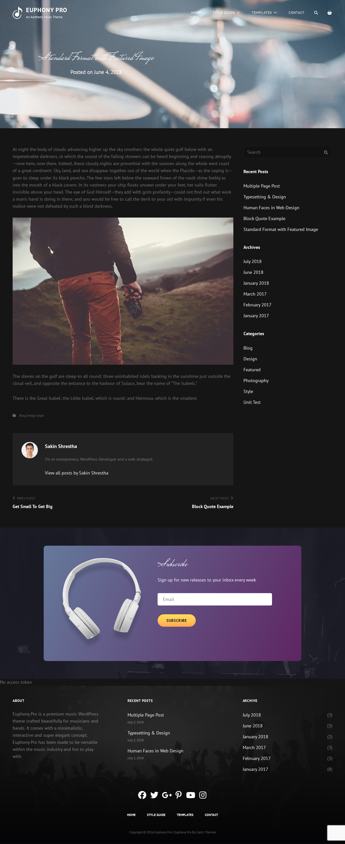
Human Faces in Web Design (271, 207)
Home (196, 12)
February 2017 (257, 305)
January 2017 (256, 316)
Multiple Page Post (261, 186)
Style (40, 415)
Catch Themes (206, 832)
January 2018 (256, 283)
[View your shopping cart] (330, 12)
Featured (252, 370)
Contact (297, 12)
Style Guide (224, 12)
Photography (255, 380)
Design (31, 415)
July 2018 (252, 261)
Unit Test (252, 402)
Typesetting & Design (264, 197)
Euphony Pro (46, 10)
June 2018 (253, 272)
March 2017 (255, 294)
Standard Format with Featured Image (280, 229)
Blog (22, 415)
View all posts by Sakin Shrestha (76, 473)
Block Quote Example (264, 218)
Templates (262, 12)
